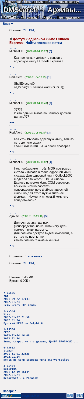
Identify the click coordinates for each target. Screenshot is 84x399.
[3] (49, 132)
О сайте (10, 18)
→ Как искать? (28, 18)
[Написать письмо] (79, 396)
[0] (50, 51)
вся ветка (35, 256)
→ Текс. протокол (66, 18)
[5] (46, 216)
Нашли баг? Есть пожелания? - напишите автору (42, 2)
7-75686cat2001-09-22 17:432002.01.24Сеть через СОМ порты (20, 299)
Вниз (5, 23)
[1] (49, 77)
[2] (50, 103)
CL (25, 30)
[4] (50, 162)
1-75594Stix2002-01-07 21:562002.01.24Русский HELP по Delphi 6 (23, 317)
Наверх (7, 391)
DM (31, 30)
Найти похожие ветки (43, 43)
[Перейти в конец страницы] (13, 67)
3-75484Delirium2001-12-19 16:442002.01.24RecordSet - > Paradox (21, 372)
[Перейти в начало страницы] (10, 67)
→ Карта (46, 18)
